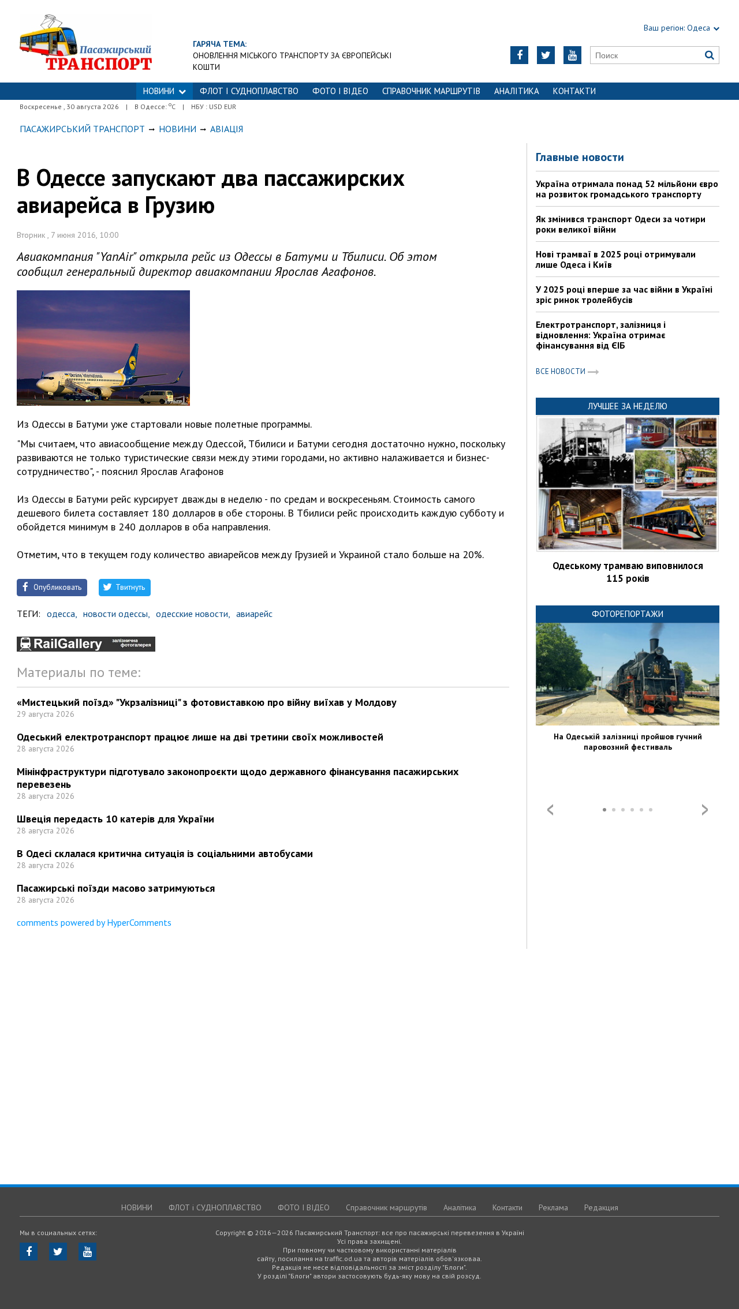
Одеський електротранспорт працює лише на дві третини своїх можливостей (200, 736)
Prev (550, 810)
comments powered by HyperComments (94, 922)
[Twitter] (546, 55)
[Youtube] (572, 55)
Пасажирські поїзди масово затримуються (116, 888)
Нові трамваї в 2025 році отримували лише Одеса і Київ (616, 259)
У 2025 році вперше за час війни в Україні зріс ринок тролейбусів (624, 294)
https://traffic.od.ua (117, 41)
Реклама (553, 1207)
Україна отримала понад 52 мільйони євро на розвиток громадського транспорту (627, 189)
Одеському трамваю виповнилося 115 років (628, 572)
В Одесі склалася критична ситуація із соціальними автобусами (165, 853)
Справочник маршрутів (431, 90)
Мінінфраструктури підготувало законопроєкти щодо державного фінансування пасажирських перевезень (237, 778)
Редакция (601, 1207)
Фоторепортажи (627, 613)
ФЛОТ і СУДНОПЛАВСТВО (249, 90)
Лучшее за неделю (627, 406)
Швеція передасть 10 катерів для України (115, 818)
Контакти (574, 90)
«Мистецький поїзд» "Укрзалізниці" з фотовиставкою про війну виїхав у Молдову (207, 702)
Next (705, 810)
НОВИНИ (158, 90)
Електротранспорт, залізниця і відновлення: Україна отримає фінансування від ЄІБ (601, 335)
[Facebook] (519, 55)
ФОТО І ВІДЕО (340, 90)
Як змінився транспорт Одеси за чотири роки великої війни (621, 224)
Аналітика (516, 90)
